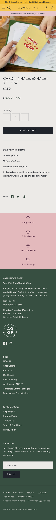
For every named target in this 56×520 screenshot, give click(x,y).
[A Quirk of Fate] (28, 7)
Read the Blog (10, 379)
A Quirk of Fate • (16, 509)
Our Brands (8, 375)
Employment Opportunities (16, 393)
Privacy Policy (9, 429)
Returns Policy (10, 416)
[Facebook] (5, 343)
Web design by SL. (30, 509)
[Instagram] (10, 343)
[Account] (45, 7)
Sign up (11, 474)
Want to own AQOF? (13, 384)
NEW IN (7, 361)
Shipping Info (9, 411)
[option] (28, 44)
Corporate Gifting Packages (16, 388)
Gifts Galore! (9, 366)
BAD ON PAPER (13, 98)
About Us (7, 370)
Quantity (7, 110)
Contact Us (8, 420)
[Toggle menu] (3, 7)
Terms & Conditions (12, 425)
